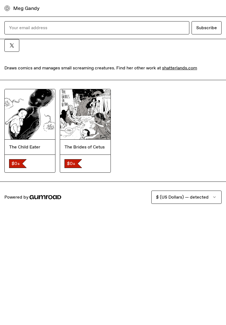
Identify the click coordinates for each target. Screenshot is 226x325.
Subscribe (206, 27)
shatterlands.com (179, 68)
